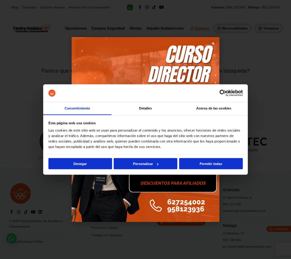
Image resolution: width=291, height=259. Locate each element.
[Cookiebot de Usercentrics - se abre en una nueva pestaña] (223, 93)
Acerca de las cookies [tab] (213, 108)
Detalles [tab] (145, 108)
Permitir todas (211, 164)
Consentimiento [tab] (77, 108)
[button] (213, 43)
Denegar (80, 164)
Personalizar (143, 164)
